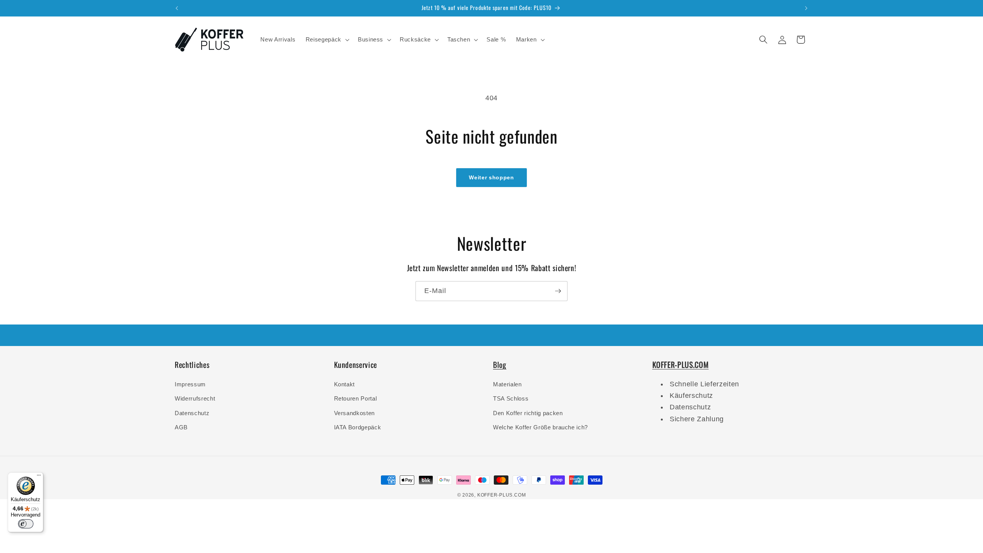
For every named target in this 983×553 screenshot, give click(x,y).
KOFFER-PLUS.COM (501, 495)
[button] (327, 39)
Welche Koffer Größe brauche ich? (540, 427)
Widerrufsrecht (195, 398)
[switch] (25, 523)
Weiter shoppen (491, 177)
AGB (181, 427)
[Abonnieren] (558, 291)
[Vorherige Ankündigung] (177, 8)
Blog (499, 364)
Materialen (507, 384)
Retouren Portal (355, 398)
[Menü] (38, 477)
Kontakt (344, 384)
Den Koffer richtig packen (528, 413)
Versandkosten (354, 413)
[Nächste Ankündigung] (806, 8)
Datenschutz (192, 413)
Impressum (190, 384)
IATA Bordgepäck (357, 427)
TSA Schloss (510, 398)
